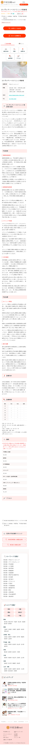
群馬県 (10, 623)
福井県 (5, 646)
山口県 (22, 657)
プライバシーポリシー (7, 734)
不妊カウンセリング (6, 22)
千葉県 (15, 621)
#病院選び (10, 708)
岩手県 (18, 636)
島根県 (10, 657)
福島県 (10, 636)
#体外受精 (15, 685)
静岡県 (10, 652)
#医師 (16, 700)
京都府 (10, 629)
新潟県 (14, 644)
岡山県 (14, 657)
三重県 (18, 652)
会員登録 (16, 735)
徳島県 (5, 663)
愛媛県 (14, 663)
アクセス (19, 58)
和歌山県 (6, 631)
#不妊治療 (17, 714)
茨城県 (23, 621)
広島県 (18, 657)
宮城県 (14, 636)
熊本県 (18, 669)
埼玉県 (19, 621)
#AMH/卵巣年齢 (11, 700)
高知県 (18, 663)
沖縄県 (15, 670)
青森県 (22, 636)
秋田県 (5, 638)
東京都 (5, 621)
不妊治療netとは (6, 731)
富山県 (18, 644)
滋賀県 (18, 629)
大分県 (22, 669)
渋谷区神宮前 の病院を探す (15, 539)
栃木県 (5, 623)
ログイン (5, 735)
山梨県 (5, 644)
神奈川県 (10, 621)
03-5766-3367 (12, 98)
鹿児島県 (10, 670)
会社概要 (16, 734)
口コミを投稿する (16, 35)
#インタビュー (16, 708)
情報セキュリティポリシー (18, 732)
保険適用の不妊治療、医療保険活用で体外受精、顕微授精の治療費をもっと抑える (17, 690)
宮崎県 (5, 670)
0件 (13, 13)
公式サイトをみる (16, 28)
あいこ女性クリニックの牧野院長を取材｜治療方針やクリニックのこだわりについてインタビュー (17, 705)
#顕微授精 (10, 685)
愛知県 (5, 652)
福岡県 (5, 669)
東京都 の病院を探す (15, 544)
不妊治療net (7, 742)
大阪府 (5, 629)
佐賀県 (10, 669)
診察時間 (10, 58)
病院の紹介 (6, 51)
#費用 (9, 693)
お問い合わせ (6, 737)
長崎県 (14, 669)
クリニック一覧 (17, 737)
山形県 (10, 638)
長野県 (10, 644)
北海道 (5, 636)
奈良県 (22, 629)
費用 (14, 51)
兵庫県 (14, 629)
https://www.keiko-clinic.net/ (16, 95)
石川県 (22, 644)
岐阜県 (14, 652)
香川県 (10, 663)
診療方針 (23, 51)
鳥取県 (5, 657)
